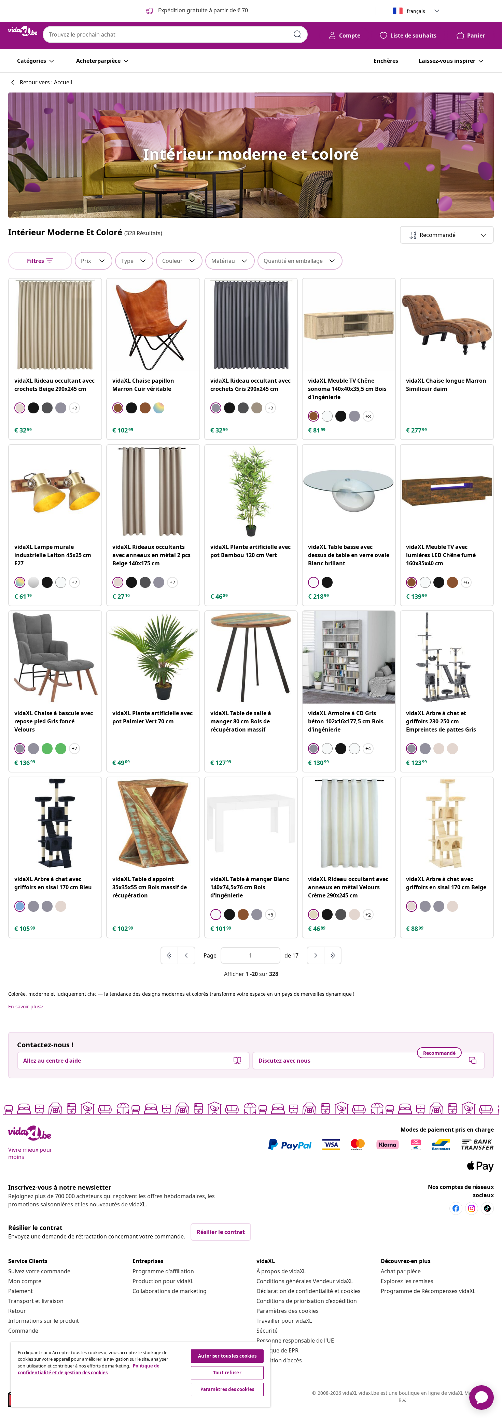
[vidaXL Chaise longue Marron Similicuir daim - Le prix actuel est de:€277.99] (447, 325)
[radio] (19, 407)
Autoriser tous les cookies (227, 1356)
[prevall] (169, 955)
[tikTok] (487, 1208)
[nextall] (332, 955)
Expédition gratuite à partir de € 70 (202, 10)
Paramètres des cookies (287, 1311)
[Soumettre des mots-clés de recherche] (297, 34)
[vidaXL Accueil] (22, 31)
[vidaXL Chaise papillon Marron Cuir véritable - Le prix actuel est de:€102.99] (153, 325)
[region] (140, 1374)
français (416, 11)
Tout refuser (227, 1373)
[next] (315, 955)
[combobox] (175, 34)
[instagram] (471, 1208)
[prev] (186, 955)
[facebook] (455, 1208)
